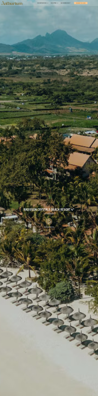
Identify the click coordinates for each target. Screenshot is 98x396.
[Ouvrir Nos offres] (58, 3)
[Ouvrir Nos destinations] (48, 3)
